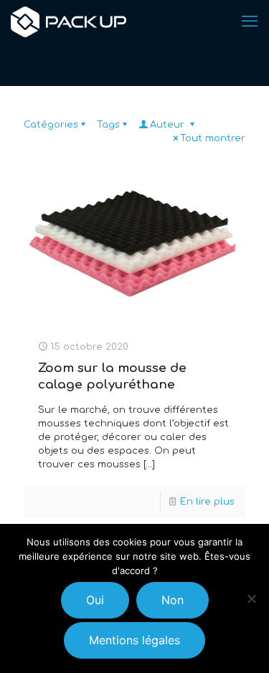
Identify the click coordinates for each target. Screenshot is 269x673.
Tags (108, 125)
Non (172, 600)
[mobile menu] (249, 21)
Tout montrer (212, 138)
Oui (95, 600)
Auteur (168, 125)
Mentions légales (134, 640)
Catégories (51, 125)
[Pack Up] (68, 21)
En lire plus (207, 502)
